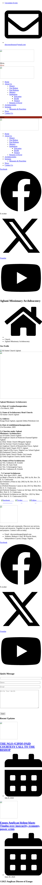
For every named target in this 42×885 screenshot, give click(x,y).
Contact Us (9, 113)
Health (16, 99)
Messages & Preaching (17, 109)
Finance (17, 101)
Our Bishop (13, 88)
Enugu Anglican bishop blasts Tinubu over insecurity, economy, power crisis (20, 825)
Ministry (12, 92)
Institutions (13, 94)
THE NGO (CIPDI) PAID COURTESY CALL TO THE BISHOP (17, 746)
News (7, 111)
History (12, 86)
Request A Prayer (15, 103)
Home (7, 82)
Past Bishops (14, 90)
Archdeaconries (10, 105)
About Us (8, 84)
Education (17, 96)
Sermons (8, 107)
